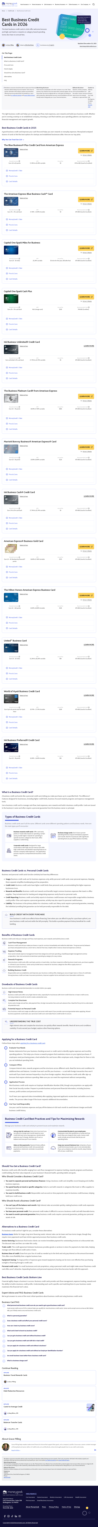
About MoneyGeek (32, 1507)
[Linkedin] (95, 1450)
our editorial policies (16, 95)
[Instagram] (8, 1516)
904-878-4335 (7, 1477)
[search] (93, 4)
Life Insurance (68, 1497)
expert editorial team (29, 95)
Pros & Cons (13, 176)
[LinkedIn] (16, 1516)
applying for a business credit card (32, 1043)
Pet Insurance (30, 1500)
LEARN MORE (89, 346)
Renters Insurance (56, 1497)
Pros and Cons (8, 65)
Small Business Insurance (45, 1500)
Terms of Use (66, 1507)
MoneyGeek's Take (15, 170)
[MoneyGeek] (9, 4)
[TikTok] (12, 1516)
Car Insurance (30, 1497)
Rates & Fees (24, 149)
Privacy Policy (54, 1507)
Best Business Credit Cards (13, 57)
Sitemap (77, 1507)
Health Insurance (80, 1497)
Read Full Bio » (15, 1450)
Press (44, 1507)
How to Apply (8, 69)
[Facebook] (5, 1516)
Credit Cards (11, 11)
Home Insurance (42, 1497)
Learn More (85, 151)
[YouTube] (20, 1516)
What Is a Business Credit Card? (14, 61)
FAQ (5, 80)
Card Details (13, 181)
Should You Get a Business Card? (14, 73)
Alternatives (8, 76)
